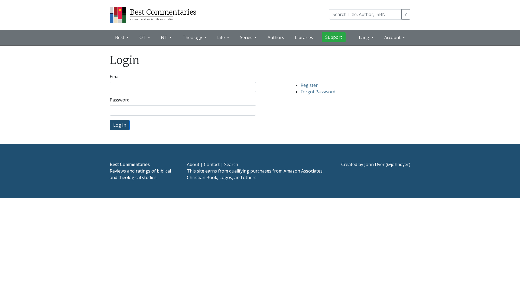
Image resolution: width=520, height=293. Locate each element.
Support (333, 37)
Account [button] (393, 37)
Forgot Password (318, 92)
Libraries (304, 37)
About (193, 164)
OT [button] (143, 37)
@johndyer (398, 164)
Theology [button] (193, 37)
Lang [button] (364, 37)
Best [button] (120, 37)
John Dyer (374, 164)
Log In (119, 125)
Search (231, 164)
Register (309, 85)
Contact (212, 164)
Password (119, 100)
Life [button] (221, 37)
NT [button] (164, 37)
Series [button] (246, 37)
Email (115, 76)
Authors (276, 37)
